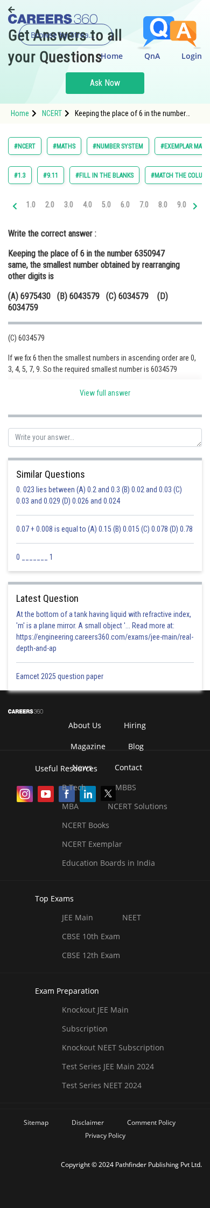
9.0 (181, 204)
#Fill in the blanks (104, 175)
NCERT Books (85, 825)
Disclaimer (88, 1122)
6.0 (125, 204)
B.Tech (74, 787)
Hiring (135, 725)
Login (191, 56)
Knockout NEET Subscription (113, 1047)
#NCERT (25, 146)
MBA (70, 806)
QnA (152, 56)
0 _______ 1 (34, 557)
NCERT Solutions (137, 806)
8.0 (162, 204)
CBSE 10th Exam (91, 936)
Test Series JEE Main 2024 (108, 1066)
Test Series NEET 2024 (102, 1085)
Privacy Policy (105, 1135)
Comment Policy (151, 1122)
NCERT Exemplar (92, 844)
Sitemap (36, 1122)
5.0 (106, 204)
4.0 (87, 204)
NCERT (52, 113)
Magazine (88, 746)
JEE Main (77, 917)
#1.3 (20, 175)
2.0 (49, 204)
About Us (84, 725)
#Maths (64, 146)
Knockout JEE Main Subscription (95, 1019)
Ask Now (105, 83)
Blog (136, 746)
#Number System (118, 146)
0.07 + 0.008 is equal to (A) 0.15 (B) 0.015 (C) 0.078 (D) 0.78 (104, 529)
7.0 (144, 204)
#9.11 (50, 175)
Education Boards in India (108, 863)
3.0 (68, 204)
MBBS (125, 787)
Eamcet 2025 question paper (60, 676)
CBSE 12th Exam (91, 955)
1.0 (31, 204)
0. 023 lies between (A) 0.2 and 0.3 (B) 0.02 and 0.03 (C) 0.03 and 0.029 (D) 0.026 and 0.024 (99, 495)
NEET (131, 917)
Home (112, 56)
